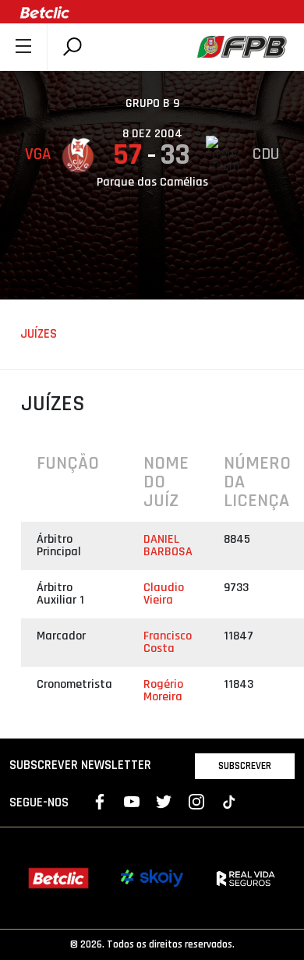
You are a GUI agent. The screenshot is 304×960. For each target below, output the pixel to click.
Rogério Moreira (163, 690)
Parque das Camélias (152, 182)
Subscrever (244, 766)
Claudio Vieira (163, 593)
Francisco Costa (167, 642)
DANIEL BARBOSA (168, 545)
